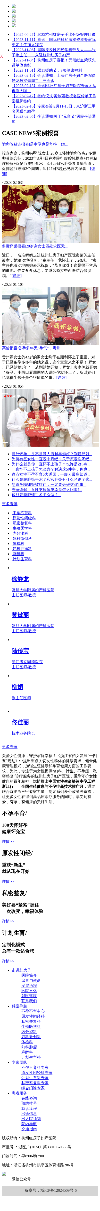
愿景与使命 (31, 980)
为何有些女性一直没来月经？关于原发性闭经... (52, 459)
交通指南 (29, 1129)
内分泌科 (29, 1032)
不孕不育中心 (33, 1011)
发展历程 (29, 986)
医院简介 (29, 975)
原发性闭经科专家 (36, 1073)
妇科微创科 (31, 1037)
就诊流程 (29, 1108)
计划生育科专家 (35, 1078)
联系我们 (29, 1001)
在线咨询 (29, 1098)
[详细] (16, 276)
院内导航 (29, 1124)
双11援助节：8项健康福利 (47, 70)
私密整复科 (31, 1021)
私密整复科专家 (35, 1083)
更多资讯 (9, 504)
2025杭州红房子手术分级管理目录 (54, 34)
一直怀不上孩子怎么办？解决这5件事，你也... (51, 469)
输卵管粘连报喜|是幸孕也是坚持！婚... (35, 144)
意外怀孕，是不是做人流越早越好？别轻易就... (52, 454)
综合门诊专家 (33, 1088)
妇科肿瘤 (29, 1047)
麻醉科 (27, 1052)
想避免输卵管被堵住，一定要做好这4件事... (49, 484)
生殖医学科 (31, 1026)
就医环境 (29, 996)
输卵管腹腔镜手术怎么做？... (36, 495)
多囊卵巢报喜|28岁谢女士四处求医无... (35, 246)
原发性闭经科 (33, 1016)
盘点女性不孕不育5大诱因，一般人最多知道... (51, 474)
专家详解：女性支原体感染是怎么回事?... (47, 490)
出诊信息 (29, 1114)
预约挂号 (29, 1103)
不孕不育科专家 (35, 1067)
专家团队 (19, 1062)
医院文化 (29, 991)
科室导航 (19, 1006)
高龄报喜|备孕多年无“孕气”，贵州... (32, 348)
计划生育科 (31, 1057)
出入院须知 (31, 1119)
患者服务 (19, 1093)
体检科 (27, 1042)
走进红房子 (21, 970)
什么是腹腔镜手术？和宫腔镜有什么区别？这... (52, 479)
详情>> (8, 841)
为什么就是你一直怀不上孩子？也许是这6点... (51, 464)
